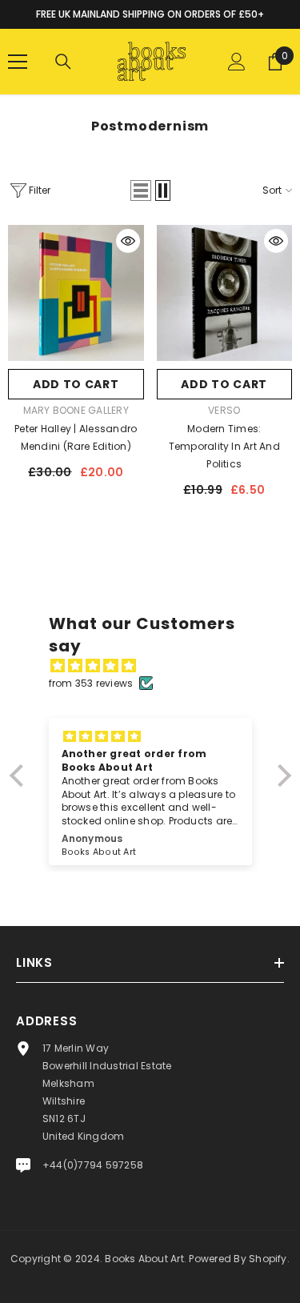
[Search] (63, 61)
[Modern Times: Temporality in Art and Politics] (225, 293)
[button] (140, 190)
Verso (224, 410)
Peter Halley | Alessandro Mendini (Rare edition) (75, 437)
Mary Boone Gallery (76, 410)
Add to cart (76, 384)
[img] (158, 666)
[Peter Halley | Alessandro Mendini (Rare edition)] (76, 293)
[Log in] (237, 61)
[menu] (17, 61)
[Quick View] (128, 241)
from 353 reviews (91, 683)
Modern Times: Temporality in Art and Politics (224, 446)
